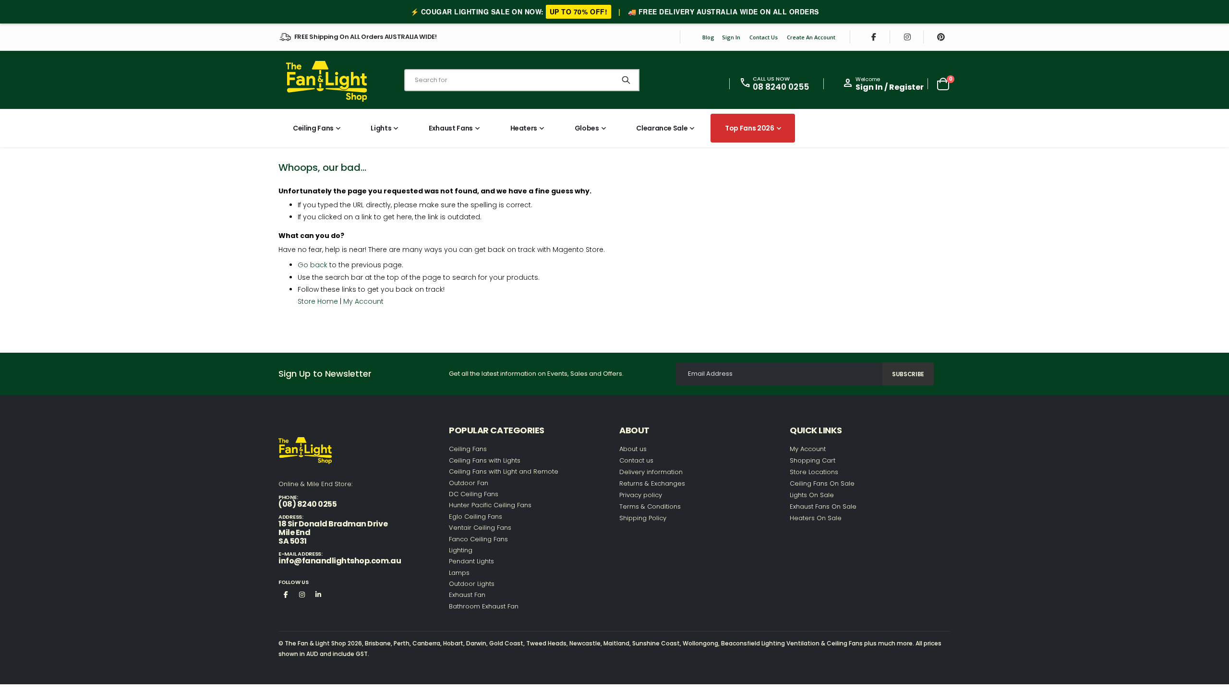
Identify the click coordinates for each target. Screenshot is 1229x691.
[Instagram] (907, 37)
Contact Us (763, 37)
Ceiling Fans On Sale (822, 483)
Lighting (460, 550)
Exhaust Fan (467, 594)
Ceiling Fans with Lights (484, 460)
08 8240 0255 (781, 87)
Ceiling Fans (468, 448)
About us (633, 448)
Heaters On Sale (816, 518)
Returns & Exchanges (652, 483)
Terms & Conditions (650, 506)
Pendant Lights (471, 561)
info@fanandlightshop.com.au (339, 560)
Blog (708, 37)
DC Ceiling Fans (473, 494)
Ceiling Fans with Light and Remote (503, 471)
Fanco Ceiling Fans (478, 539)
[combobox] (522, 80)
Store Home (318, 301)
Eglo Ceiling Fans (475, 516)
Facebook (285, 594)
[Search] (626, 80)
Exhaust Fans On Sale (823, 506)
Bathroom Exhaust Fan (483, 606)
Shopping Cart (812, 460)
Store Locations (814, 472)
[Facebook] (873, 37)
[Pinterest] (941, 37)
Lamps (459, 572)
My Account (363, 301)
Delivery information (651, 472)
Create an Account (811, 37)
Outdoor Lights (471, 583)
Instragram (302, 594)
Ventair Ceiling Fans (480, 527)
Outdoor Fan (468, 483)
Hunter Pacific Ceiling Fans (490, 505)
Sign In (731, 37)
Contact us (636, 460)
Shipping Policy (642, 518)
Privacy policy (640, 495)
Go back (312, 265)
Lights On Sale (812, 495)
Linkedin (318, 594)
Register (906, 87)
